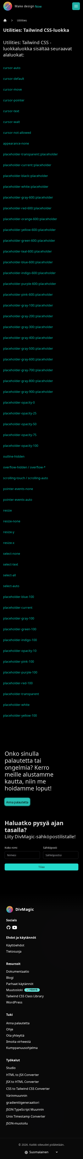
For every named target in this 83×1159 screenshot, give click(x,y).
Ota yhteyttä (15, 1035)
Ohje (9, 1029)
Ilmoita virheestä (18, 1041)
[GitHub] (8, 927)
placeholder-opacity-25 (19, 413)
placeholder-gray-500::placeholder (28, 348)
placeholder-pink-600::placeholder (28, 294)
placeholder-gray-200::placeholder (28, 316)
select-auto (11, 586)
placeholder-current (17, 607)
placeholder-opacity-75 (19, 435)
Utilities (22, 20)
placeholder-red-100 (18, 683)
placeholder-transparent (21, 694)
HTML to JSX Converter (22, 1075)
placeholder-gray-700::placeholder (28, 370)
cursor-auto (11, 68)
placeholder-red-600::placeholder (27, 208)
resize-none (11, 521)
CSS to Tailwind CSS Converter (28, 1089)
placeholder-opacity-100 (20, 446)
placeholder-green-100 (19, 629)
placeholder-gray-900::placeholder (28, 392)
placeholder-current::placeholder (27, 165)
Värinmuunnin (16, 1095)
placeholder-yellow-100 (20, 715)
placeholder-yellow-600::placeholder (29, 230)
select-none (11, 553)
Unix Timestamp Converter (25, 1116)
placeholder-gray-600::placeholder (28, 197)
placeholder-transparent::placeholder (30, 154)
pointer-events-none (18, 489)
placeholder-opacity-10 (19, 651)
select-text (10, 564)
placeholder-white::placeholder (25, 186)
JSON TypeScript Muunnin (25, 1109)
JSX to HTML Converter (22, 1082)
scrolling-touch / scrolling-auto (25, 478)
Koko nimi (11, 847)
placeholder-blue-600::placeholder (28, 262)
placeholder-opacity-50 (19, 424)
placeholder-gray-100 (18, 618)
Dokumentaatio (17, 971)
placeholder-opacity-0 (19, 402)
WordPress (14, 1002)
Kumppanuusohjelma (22, 1048)
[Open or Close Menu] (76, 6)
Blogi (10, 978)
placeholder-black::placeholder (25, 176)
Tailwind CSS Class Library (25, 996)
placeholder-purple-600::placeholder (29, 284)
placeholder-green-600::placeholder (29, 240)
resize (7, 510)
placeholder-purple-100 (20, 672)
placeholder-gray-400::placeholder (28, 338)
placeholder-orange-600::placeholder (30, 219)
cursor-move (12, 89)
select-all (9, 575)
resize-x (8, 543)
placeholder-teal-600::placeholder (27, 251)
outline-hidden (14, 456)
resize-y (8, 532)
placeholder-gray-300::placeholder (28, 327)
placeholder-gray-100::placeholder (28, 305)
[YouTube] (14, 927)
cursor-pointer (14, 100)
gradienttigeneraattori (22, 1102)
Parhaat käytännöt (19, 984)
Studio (11, 1068)
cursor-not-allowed (17, 132)
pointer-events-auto (17, 499)
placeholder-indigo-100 (20, 640)
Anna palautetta (17, 802)
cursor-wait (11, 122)
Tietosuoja (13, 951)
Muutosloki (14, 990)
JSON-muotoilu (17, 1123)
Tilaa (41, 867)
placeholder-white (16, 705)
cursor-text (11, 111)
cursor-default (13, 79)
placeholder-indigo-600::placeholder (29, 273)
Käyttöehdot (15, 945)
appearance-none (16, 143)
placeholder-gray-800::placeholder (28, 381)
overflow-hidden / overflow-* (24, 467)
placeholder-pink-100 (18, 661)
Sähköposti (50, 847)
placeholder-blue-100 (18, 597)
